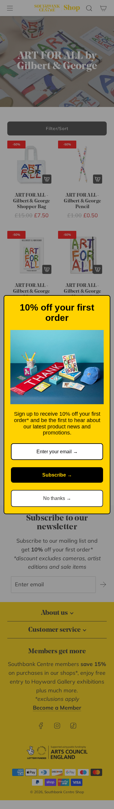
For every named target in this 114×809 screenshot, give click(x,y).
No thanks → (57, 498)
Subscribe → (57, 475)
